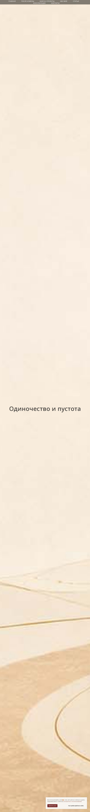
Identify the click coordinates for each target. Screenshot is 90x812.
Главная (12, 1)
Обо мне (63, 1)
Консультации (39, 3)
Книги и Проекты (47, 1)
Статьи (76, 1)
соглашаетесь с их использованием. (73, 801)
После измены (27, 1)
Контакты (55, 3)
